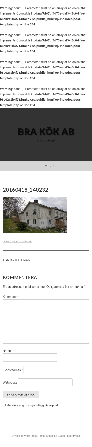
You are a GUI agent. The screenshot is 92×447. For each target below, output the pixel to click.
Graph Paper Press (69, 435)
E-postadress (13, 370)
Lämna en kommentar (17, 241)
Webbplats (10, 382)
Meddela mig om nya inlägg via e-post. (32, 405)
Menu (49, 166)
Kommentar (11, 296)
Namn (8, 350)
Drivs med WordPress (24, 435)
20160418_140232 (18, 259)
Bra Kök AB (46, 131)
